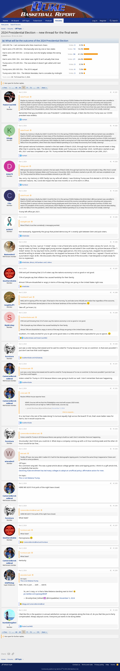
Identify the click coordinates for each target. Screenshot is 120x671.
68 (16, 88)
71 (27, 88)
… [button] (12, 88)
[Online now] (9, 136)
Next (43, 88)
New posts (5, 25)
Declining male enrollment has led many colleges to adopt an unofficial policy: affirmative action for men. (61, 470)
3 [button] (72, 45)
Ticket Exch (37, 20)
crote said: (24, 393)
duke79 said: (24, 97)
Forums (58, 20)
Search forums (15, 25)
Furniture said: (25, 368)
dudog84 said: (25, 222)
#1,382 (115, 126)
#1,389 (115, 313)
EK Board (15, 20)
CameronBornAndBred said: (30, 433)
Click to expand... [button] (68, 412)
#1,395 (115, 483)
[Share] (110, 92)
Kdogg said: (24, 166)
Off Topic (26, 20)
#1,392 (115, 388)
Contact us (76, 665)
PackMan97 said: (26, 297)
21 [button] (71, 59)
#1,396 (115, 506)
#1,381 (115, 92)
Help (107, 665)
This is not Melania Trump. (29, 478)
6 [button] (72, 69)
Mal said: (23, 453)
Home (5, 20)
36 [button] (71, 54)
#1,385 (115, 217)
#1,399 (115, 570)
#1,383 (115, 162)
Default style (7, 665)
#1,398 (115, 548)
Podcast (48, 20)
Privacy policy (99, 665)
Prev (5, 88)
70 (23, 88)
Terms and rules (87, 665)
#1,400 (115, 610)
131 (38, 88)
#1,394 (115, 449)
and (35, 338)
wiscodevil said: (25, 575)
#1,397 (115, 525)
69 (20, 88)
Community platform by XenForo (60, 669)
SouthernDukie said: (27, 317)
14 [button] (71, 49)
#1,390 (115, 344)
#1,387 (115, 268)
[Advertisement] (43, 646)
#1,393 (115, 429)
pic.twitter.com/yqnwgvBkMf (35, 594)
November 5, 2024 (67, 598)
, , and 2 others (37, 262)
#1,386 (115, 242)
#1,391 (115, 364)
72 (31, 88)
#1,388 (115, 292)
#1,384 (115, 191)
